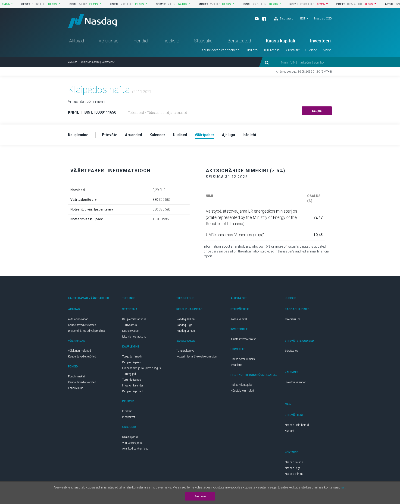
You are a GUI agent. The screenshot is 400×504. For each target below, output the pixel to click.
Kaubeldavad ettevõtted (82, 325)
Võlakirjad (109, 41)
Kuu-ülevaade (130, 330)
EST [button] (302, 18)
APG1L (380, 4)
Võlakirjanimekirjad (79, 350)
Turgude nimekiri (132, 356)
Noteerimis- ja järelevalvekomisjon (196, 356)
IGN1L (238, 4)
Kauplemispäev (131, 362)
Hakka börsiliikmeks (243, 359)
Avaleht (72, 62)
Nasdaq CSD (323, 18)
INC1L (63, 4)
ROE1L (284, 4)
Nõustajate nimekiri (242, 390)
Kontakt (289, 430)
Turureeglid (271, 50)
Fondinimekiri (76, 376)
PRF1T (331, 4)
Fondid (141, 41)
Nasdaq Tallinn (185, 319)
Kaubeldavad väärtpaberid (220, 50)
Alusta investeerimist (243, 339)
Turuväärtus (129, 325)
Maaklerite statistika (134, 336)
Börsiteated (239, 41)
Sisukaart (286, 18)
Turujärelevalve (185, 350)
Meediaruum (292, 319)
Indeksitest (128, 417)
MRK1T (194, 4)
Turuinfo (251, 50)
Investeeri (320, 41)
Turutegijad (129, 374)
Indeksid (170, 41)
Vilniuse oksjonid (132, 442)
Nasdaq (92, 21)
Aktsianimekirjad (78, 319)
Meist (327, 50)
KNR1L (105, 4)
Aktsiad (76, 41)
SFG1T (16, 4)
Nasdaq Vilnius (185, 330)
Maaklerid (236, 365)
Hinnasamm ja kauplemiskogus (141, 368)
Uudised (311, 50)
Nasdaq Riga (184, 325)
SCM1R (151, 4)
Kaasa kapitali (280, 41)
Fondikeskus (75, 388)
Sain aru (200, 496)
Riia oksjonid (130, 437)
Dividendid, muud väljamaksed (87, 330)
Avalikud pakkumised (135, 448)
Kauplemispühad (132, 391)
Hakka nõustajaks (241, 384)
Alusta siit (292, 50)
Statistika (203, 41)
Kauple (317, 111)
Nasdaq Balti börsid (297, 425)
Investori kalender (132, 385)
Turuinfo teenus (131, 379)
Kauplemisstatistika (134, 319)
